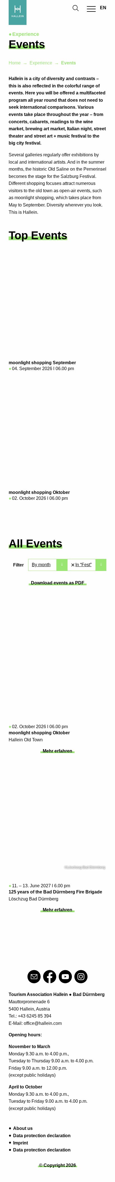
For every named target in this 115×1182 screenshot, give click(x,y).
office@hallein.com (43, 1023)
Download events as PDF (57, 582)
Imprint (20, 1143)
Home (15, 63)
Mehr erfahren (57, 751)
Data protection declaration (42, 1135)
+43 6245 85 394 (34, 1016)
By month (41, 564)
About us (23, 1128)
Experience (41, 63)
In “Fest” (83, 564)
